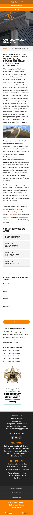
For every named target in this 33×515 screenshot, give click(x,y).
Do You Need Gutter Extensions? (17, 470)
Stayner (6, 217)
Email (6, 291)
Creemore (12, 214)
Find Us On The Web (16, 434)
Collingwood (16, 212)
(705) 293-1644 (17, 2)
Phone (6, 299)
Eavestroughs (16, 497)
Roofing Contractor (16, 488)
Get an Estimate (16, 5)
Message (7, 306)
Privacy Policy (16, 508)
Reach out (18, 195)
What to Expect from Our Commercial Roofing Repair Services (17, 475)
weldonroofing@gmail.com (19, 429)
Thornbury (7, 220)
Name (6, 284)
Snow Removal (16, 493)
